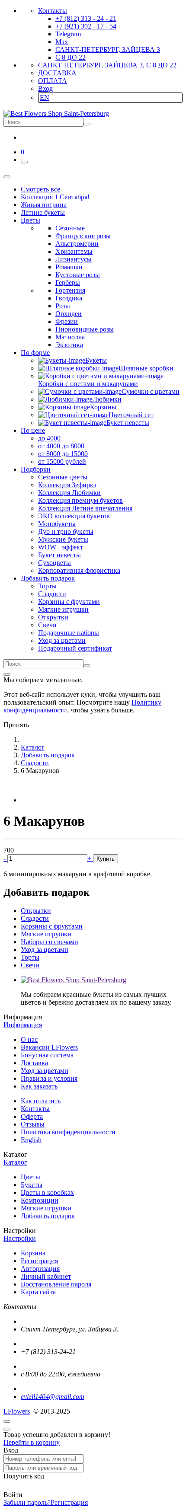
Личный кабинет (46, 1276)
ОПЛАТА (52, 80)
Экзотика (69, 344)
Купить (105, 859)
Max (61, 41)
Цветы (30, 1177)
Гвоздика (68, 298)
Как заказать (39, 1086)
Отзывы (33, 1124)
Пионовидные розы (84, 329)
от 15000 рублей (62, 461)
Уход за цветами (62, 640)
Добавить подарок (48, 1215)
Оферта (32, 1116)
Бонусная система (47, 1055)
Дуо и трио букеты (65, 531)
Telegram (68, 34)
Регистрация (39, 1260)
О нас (29, 1039)
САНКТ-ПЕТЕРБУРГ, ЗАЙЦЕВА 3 (107, 49)
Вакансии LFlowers (49, 1047)
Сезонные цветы (62, 477)
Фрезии (66, 321)
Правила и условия (49, 1078)
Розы (62, 306)
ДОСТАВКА (57, 73)
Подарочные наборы (68, 632)
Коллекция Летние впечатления (85, 508)
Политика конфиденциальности (68, 1132)
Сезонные (70, 228)
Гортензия (70, 290)
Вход (45, 88)
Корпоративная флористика (79, 570)
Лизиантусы (73, 259)
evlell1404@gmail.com (52, 1396)
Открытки (53, 617)
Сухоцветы (54, 562)
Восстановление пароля (56, 1284)
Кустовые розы (77, 274)
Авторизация (40, 1268)
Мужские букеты (63, 539)
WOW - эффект (60, 547)
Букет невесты (59, 555)
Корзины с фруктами (69, 601)
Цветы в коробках (47, 1192)
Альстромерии (77, 243)
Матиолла (70, 337)
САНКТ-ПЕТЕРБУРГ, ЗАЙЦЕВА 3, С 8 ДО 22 (107, 65)
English (31, 1139)
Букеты (31, 1184)
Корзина (33, 1253)
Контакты (52, 10)
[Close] (6, 674)
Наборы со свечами (49, 941)
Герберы (67, 282)
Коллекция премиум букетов (80, 500)
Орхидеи (68, 313)
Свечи (47, 625)
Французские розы (83, 235)
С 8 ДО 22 (70, 57)
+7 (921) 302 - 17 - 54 (85, 26)
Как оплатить (41, 1101)
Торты (47, 586)
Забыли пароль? (27, 1502)
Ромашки (69, 267)
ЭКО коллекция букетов (74, 516)
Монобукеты (57, 523)
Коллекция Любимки (69, 492)
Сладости (52, 593)
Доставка (34, 1062)
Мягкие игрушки (63, 609)
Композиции (39, 1200)
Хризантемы (74, 251)
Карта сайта (38, 1292)
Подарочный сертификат (75, 648)
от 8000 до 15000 (63, 453)
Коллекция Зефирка (67, 484)
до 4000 (49, 438)
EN (44, 97)
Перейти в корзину (31, 1442)
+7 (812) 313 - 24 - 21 (85, 18)
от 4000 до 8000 (61, 446)
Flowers (16, 1411)
